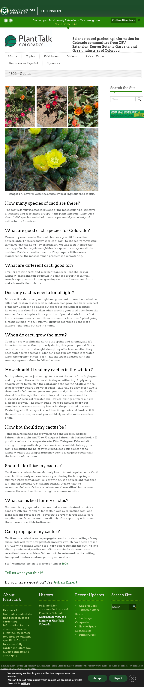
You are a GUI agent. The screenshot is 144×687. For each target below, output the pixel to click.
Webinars (51, 56)
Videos (72, 56)
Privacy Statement (97, 665)
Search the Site (123, 88)
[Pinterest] (11, 20)
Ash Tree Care (88, 605)
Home (12, 56)
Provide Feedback (118, 665)
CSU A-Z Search (27, 668)
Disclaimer (44, 665)
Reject (118, 678)
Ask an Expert (96, 56)
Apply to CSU (9, 668)
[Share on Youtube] (6, 20)
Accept (97, 678)
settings (25, 683)
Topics (30, 56)
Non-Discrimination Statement (69, 665)
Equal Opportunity (27, 665)
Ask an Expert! (65, 582)
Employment (8, 665)
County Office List (66, 24)
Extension (51, 11)
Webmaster (136, 665)
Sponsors (53, 63)
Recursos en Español (23, 63)
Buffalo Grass (87, 634)
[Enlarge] (30, 91)
